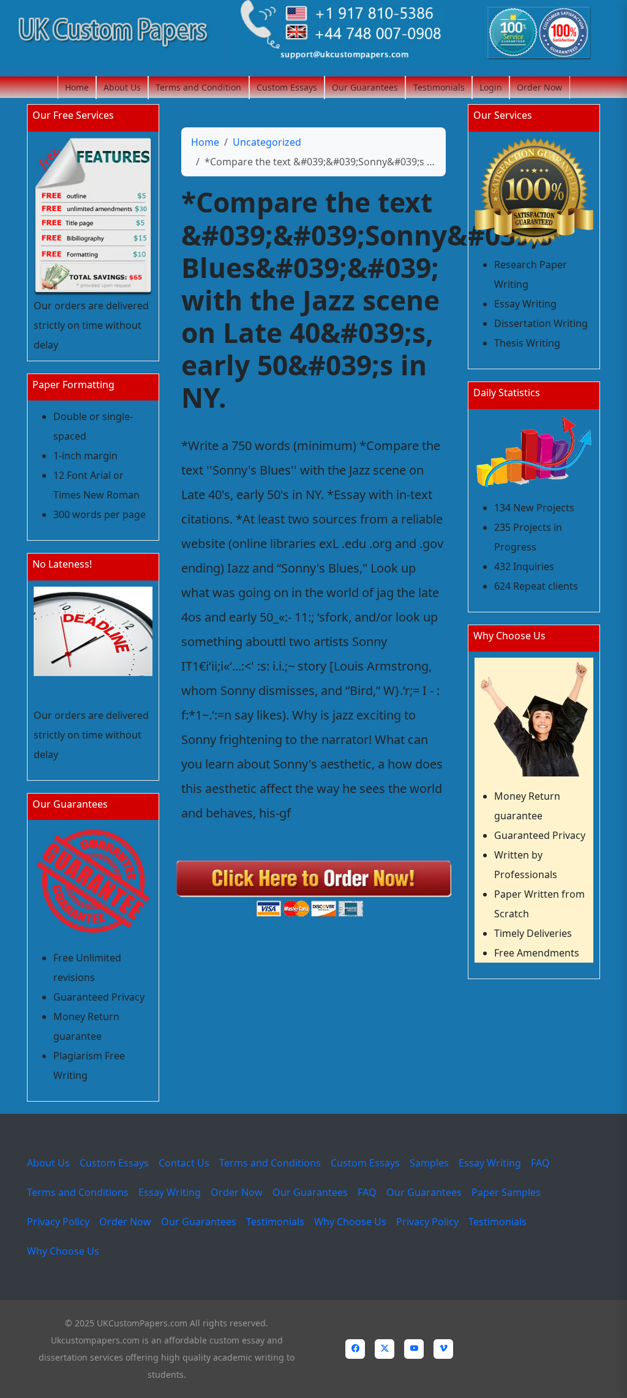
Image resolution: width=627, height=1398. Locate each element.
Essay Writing (490, 1163)
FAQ (540, 1163)
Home (77, 87)
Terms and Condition (198, 87)
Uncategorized (267, 142)
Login (490, 87)
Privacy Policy (58, 1221)
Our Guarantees (365, 87)
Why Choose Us (350, 1221)
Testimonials (439, 87)
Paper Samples (506, 1192)
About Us (122, 87)
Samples (429, 1163)
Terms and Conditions (270, 1163)
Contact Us (184, 1163)
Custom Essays (287, 87)
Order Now (539, 87)
